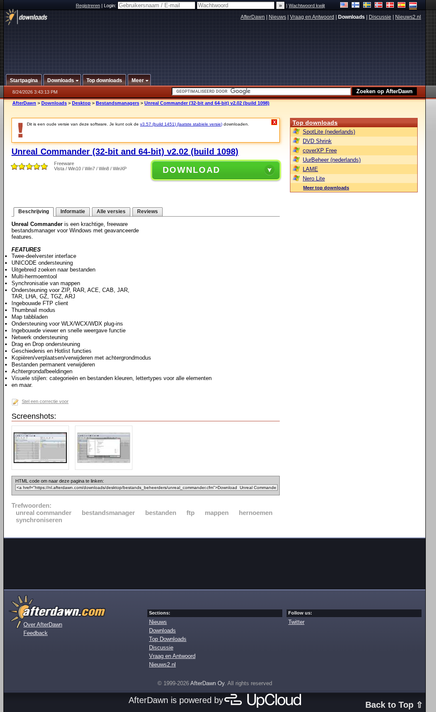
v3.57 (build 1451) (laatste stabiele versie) (181, 124)
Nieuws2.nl (408, 17)
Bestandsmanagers (117, 103)
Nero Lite (314, 178)
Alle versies (111, 211)
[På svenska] (367, 5)
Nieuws (277, 17)
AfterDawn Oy (207, 683)
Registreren (88, 5)
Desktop (81, 103)
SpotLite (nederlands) (329, 132)
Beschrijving (33, 211)
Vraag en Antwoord (312, 17)
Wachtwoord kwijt (307, 5)
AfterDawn (253, 17)
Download (191, 169)
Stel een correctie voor (45, 401)
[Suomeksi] (356, 5)
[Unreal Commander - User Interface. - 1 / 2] (42, 468)
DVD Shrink (317, 141)
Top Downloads (167, 639)
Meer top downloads (326, 187)
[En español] (402, 5)
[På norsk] (379, 5)
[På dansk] (390, 5)
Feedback (35, 633)
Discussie (380, 17)
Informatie (72, 211)
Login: (111, 5)
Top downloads (315, 122)
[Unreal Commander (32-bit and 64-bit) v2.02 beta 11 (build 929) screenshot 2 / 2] (106, 468)
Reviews (147, 211)
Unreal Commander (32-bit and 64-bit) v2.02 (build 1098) (207, 103)
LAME (310, 169)
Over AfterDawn (42, 624)
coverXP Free (320, 150)
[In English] (344, 5)
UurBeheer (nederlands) (332, 160)
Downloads (54, 103)
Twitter (296, 622)
